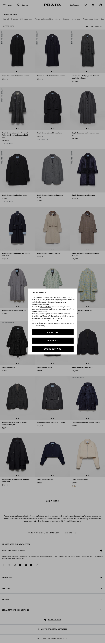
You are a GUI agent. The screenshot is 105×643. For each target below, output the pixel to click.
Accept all (52, 332)
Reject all (52, 340)
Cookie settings (52, 349)
